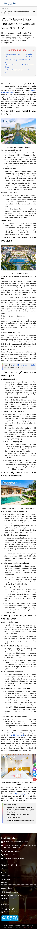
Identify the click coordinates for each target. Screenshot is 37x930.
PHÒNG (3, 872)
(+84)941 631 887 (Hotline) (11, 851)
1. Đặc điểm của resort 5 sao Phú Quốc (18, 54)
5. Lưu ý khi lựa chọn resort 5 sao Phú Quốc (17, 71)
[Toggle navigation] (32, 3)
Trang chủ (4, 8)
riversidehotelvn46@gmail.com (14, 858)
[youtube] (3, 908)
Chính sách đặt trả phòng (9, 892)
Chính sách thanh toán (8, 899)
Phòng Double (6, 875)
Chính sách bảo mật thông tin (11, 895)
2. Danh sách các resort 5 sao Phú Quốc (18, 57)
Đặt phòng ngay (21, 794)
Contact (4, 882)
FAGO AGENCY (28, 927)
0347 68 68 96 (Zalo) (10, 854)
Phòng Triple (6, 879)
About (3, 869)
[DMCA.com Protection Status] (9, 918)
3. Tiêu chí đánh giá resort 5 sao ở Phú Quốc (17, 61)
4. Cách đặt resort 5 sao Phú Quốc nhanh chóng (19, 66)
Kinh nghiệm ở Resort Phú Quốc (23, 365)
